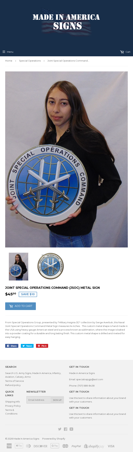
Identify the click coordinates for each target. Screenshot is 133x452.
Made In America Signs (26, 438)
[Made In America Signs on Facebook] (65, 429)
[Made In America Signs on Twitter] (59, 429)
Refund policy (13, 385)
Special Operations (30, 60)
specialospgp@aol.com (89, 379)
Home (8, 60)
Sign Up (57, 400)
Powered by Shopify (53, 438)
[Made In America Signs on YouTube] (71, 429)
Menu (10, 51)
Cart (127, 51)
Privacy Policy (13, 405)
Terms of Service (14, 381)
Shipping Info (12, 401)
